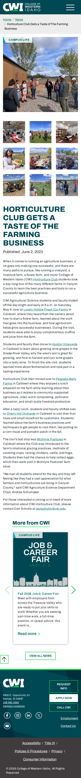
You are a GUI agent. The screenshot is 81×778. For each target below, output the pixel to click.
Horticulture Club (45, 279)
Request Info (64, 686)
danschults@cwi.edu (51, 508)
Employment (69, 718)
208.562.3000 (11, 702)
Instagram (18, 715)
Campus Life (19, 39)
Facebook (7, 715)
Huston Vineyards (64, 344)
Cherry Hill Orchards (21, 413)
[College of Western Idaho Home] (21, 6)
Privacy (57, 751)
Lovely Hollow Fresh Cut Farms (46, 309)
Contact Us (68, 725)
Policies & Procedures (31, 751)
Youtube (7, 726)
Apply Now (64, 698)
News (19, 19)
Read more (40, 633)
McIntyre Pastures (50, 439)
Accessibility (31, 743)
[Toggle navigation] (70, 8)
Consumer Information (40, 759)
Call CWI (63, 707)
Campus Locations (14, 706)
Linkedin (28, 715)
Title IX (50, 743)
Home (7, 19)
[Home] (13, 682)
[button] (73, 590)
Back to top (4, 659)
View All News (40, 655)
